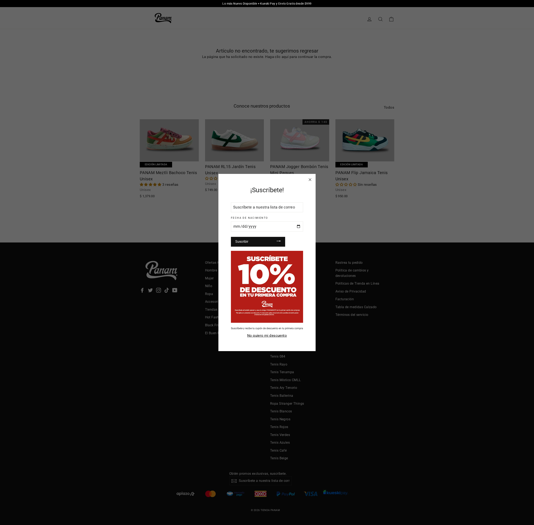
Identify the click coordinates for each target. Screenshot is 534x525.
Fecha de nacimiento (249, 217)
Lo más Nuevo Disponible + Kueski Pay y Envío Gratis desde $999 (266, 3)
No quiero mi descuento (267, 335)
